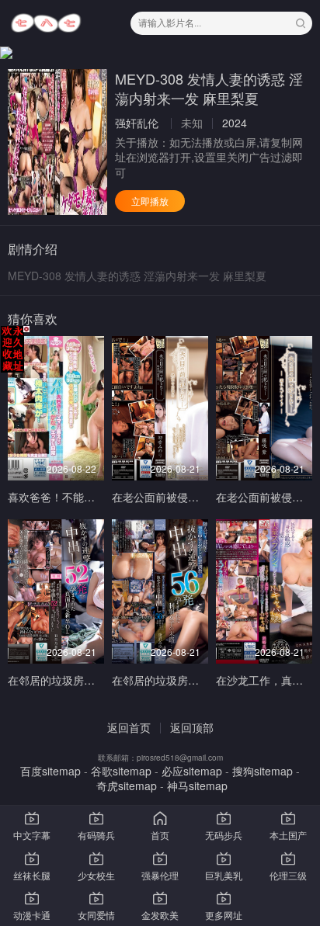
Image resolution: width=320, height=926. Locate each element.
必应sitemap (192, 771)
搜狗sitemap (262, 771)
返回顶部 (192, 727)
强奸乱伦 (136, 122)
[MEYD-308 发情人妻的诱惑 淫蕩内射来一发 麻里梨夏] (57, 142)
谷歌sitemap (121, 771)
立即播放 (150, 200)
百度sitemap (50, 771)
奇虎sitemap (126, 785)
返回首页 (129, 727)
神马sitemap (197, 785)
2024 (234, 122)
